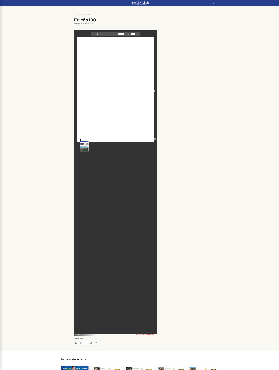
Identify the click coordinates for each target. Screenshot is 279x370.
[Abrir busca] (213, 3)
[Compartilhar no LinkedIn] (81, 343)
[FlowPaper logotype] (79, 335)
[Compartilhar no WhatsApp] (76, 343)
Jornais (81, 14)
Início (75, 14)
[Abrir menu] (66, 3)
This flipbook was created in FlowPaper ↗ (146, 334)
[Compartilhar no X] (91, 343)
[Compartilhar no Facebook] (86, 343)
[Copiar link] (96, 343)
